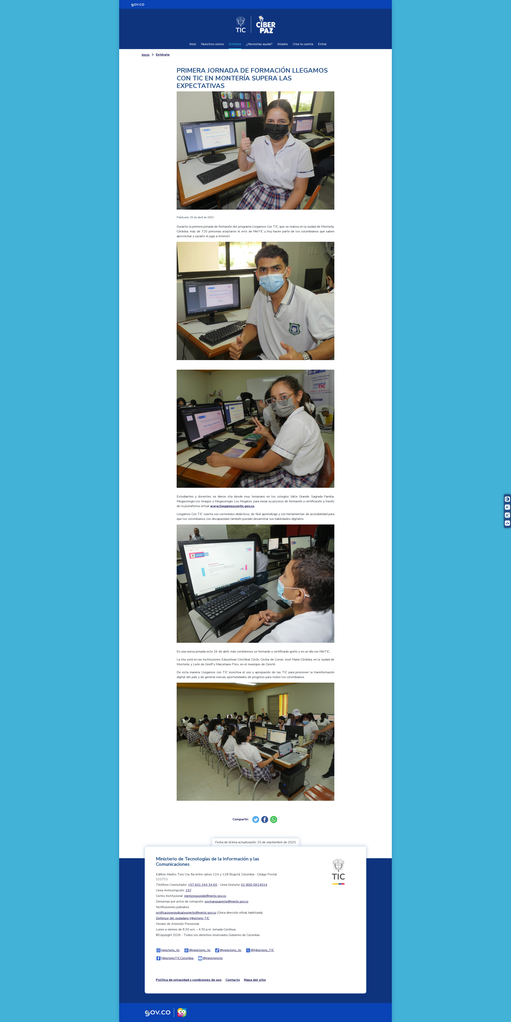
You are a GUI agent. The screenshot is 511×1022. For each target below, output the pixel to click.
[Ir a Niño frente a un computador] (255, 586)
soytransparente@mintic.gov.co (226, 901)
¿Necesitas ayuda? (259, 44)
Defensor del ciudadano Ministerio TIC (182, 918)
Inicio (192, 44)
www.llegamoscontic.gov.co (232, 506)
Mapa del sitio (255, 980)
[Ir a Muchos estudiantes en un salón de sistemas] (255, 745)
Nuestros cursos (212, 44)
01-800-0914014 (254, 885)
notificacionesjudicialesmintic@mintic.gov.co (186, 912)
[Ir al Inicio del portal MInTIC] (338, 871)
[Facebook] (265, 819)
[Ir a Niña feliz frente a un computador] (255, 153)
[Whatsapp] (274, 819)
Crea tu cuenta (303, 44)
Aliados (282, 44)
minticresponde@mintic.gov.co (205, 896)
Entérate (235, 44)
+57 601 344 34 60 (202, 885)
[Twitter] (256, 819)
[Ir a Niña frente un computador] (255, 432)
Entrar (322, 44)
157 (188, 890)
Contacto (233, 980)
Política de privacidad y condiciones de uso (189, 980)
